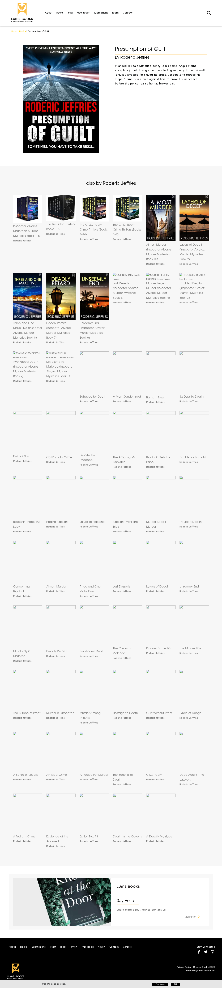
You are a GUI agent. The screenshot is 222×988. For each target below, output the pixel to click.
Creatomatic (208, 970)
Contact (128, 13)
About (48, 13)
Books (59, 13)
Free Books (83, 13)
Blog (70, 13)
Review (74, 946)
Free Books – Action (93, 946)
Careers (127, 946)
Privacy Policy (184, 967)
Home (14, 31)
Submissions (101, 13)
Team (115, 13)
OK (175, 984)
